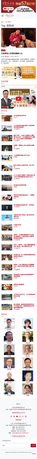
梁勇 (15, 297)
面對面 (3, 50)
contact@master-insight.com (20, 433)
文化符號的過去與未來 (20, 115)
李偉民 (15, 278)
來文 (15, 198)
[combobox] (18, 86)
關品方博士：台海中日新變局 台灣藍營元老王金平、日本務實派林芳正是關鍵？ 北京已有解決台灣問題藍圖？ (24, 137)
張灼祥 (7, 56)
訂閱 (33, 445)
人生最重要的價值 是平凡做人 (22, 155)
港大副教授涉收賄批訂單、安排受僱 (24, 205)
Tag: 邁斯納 (8, 21)
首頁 (2, 21)
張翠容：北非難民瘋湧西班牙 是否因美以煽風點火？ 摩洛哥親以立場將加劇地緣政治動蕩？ (24, 236)
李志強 (15, 226)
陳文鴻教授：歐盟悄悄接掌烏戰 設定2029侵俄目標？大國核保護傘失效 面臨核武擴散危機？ (24, 306)
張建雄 (15, 187)
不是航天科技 (17, 225)
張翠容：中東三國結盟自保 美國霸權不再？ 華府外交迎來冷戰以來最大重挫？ (24, 266)
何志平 (15, 117)
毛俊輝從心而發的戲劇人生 (12, 53)
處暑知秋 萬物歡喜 (19, 284)
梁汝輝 (15, 258)
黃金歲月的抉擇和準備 (20, 185)
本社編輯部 (17, 129)
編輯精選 (16, 218)
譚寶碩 (15, 157)
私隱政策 (34, 453)
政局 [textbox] (3, 86)
